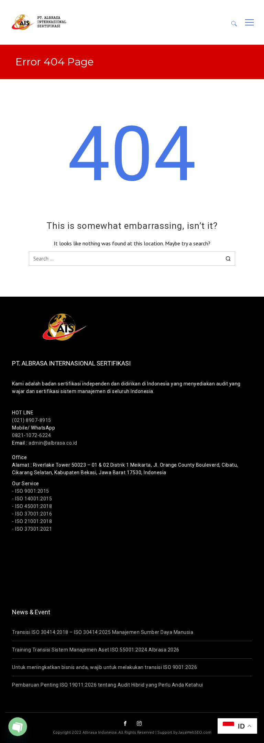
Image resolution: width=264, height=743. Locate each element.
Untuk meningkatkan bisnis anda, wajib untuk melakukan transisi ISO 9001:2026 (104, 667)
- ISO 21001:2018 (32, 521)
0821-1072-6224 (31, 435)
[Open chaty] (17, 726)
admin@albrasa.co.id (53, 443)
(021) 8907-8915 (31, 420)
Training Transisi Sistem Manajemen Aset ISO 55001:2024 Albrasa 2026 (95, 649)
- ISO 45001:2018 (32, 506)
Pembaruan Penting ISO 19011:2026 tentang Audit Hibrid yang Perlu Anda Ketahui (107, 685)
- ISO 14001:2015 (32, 498)
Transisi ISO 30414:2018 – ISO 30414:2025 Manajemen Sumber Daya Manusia (102, 632)
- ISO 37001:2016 (32, 514)
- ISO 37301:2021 (32, 529)
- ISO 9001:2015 (30, 491)
